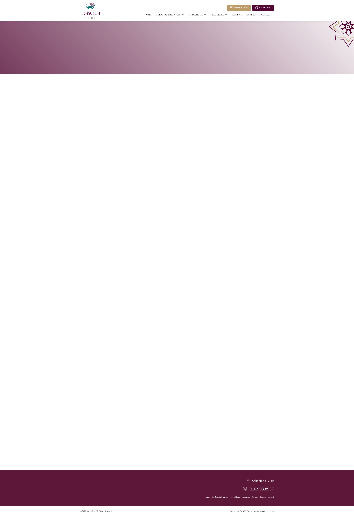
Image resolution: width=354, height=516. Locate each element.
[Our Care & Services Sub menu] (184, 14)
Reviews (237, 15)
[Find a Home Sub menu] (206, 14)
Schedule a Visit (241, 8)
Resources (217, 15)
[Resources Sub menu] (227, 14)
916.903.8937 (265, 8)
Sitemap (270, 511)
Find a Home (195, 15)
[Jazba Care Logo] (90, 11)
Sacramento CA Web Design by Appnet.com (247, 511)
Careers (251, 15)
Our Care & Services (168, 15)
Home (148, 15)
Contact (266, 15)
